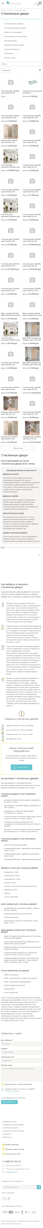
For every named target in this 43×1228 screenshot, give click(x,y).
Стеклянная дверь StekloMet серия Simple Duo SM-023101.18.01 (10, 241)
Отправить (39, 1187)
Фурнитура (7, 1134)
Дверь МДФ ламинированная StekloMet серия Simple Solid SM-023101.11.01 (32, 364)
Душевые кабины (10, 1121)
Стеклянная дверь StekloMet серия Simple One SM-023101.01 (10, 266)
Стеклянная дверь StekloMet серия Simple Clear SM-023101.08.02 (32, 241)
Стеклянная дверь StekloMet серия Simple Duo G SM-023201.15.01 (32, 414)
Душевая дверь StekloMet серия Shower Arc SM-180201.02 (9, 439)
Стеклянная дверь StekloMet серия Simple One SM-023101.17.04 (10, 389)
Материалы (7, 1137)
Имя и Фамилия (7, 1040)
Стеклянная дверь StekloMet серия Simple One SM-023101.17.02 (32, 167)
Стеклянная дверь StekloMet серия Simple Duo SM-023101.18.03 (10, 364)
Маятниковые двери (10, 41)
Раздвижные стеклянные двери (14, 45)
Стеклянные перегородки (13, 1125)
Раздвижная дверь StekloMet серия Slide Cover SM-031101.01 (10, 414)
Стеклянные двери (10, 1128)
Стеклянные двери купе (11, 49)
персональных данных (12, 1091)
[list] (40, 70)
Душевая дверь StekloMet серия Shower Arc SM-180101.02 (9, 142)
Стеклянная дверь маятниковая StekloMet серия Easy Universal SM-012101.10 (10, 167)
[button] (39, 555)
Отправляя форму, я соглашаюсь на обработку (20, 1090)
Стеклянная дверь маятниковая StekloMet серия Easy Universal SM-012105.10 (10, 216)
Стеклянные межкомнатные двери (15, 28)
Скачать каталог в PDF (13, 1154)
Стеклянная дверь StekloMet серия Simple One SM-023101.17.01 (10, 192)
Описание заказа (6, 1065)
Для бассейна (8, 53)
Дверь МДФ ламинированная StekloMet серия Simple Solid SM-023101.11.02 (32, 340)
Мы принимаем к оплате (12, 1206)
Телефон (4, 1048)
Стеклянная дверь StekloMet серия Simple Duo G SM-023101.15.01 (10, 117)
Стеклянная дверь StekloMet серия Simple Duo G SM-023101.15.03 (32, 192)
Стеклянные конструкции (13, 1131)
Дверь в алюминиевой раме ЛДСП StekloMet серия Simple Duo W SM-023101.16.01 (10, 315)
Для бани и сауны (9, 58)
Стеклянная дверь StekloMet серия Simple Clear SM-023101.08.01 (32, 266)
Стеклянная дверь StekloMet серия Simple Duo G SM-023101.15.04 (32, 290)
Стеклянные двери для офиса (13, 23)
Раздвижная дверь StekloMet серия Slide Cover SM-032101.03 (32, 439)
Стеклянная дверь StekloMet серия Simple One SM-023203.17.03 (10, 93)
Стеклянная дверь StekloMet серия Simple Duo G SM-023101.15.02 (32, 117)
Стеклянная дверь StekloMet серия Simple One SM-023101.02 (32, 142)
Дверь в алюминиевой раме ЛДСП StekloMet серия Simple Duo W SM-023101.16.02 (32, 315)
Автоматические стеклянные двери (15, 36)
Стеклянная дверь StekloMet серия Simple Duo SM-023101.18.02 (32, 216)
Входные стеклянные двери (13, 32)
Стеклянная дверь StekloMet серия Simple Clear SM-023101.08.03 (32, 389)
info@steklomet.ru (12, 1172)
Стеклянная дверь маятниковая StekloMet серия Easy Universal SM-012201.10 (10, 340)
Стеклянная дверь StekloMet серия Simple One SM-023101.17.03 (10, 290)
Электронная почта (7, 1057)
